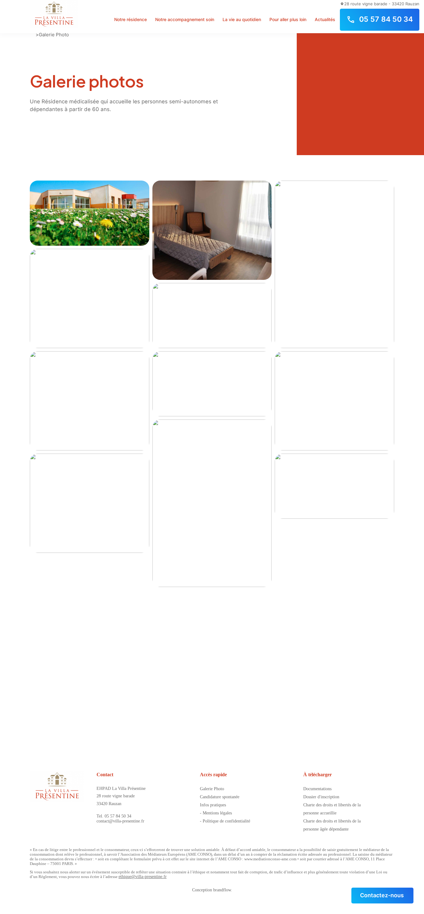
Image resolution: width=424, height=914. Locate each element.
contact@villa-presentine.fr (120, 821)
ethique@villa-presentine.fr (143, 876)
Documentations (317, 788)
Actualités (325, 19)
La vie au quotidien (242, 19)
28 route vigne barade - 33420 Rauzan (381, 3)
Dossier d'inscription (321, 797)
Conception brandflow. (212, 890)
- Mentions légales (216, 813)
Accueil (32, 35)
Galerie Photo (54, 35)
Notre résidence (130, 19)
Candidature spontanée (219, 797)
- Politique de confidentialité (225, 821)
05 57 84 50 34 (386, 19)
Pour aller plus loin (287, 19)
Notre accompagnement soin (184, 19)
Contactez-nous (382, 895)
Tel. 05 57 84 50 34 (114, 816)
